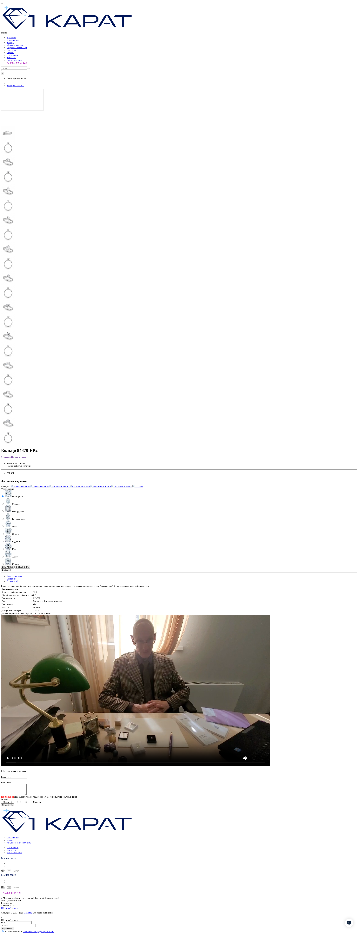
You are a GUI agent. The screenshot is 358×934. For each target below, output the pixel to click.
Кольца (10, 42)
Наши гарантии (14, 60)
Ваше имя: (6, 777)
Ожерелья (11, 50)
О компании (12, 55)
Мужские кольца (15, 45)
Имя (3, 922)
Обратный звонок (9, 908)
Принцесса (17, 496)
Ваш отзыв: (6, 782)
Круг (14, 549)
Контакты (11, 57)
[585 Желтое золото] (59, 486)
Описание (11, 579)
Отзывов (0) (12, 581)
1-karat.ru (28, 913)
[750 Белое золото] (39, 486)
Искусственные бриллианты (19, 843)
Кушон (15, 564)
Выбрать (6, 570)
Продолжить (7, 805)
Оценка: (5, 799)
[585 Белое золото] (20, 486)
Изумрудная (18, 511)
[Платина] (137, 486)
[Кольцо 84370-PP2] (8, 124)
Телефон (5, 925)
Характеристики (15, 576)
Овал (14, 526)
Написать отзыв (18, 457)
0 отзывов (6, 457)
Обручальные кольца (17, 47)
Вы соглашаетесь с (29, 931)
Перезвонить (7, 929)
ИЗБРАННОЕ (7, 567)
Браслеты (11, 37)
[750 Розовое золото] (121, 486)
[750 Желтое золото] (80, 486)
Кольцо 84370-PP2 (15, 85)
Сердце (15, 534)
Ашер (15, 557)
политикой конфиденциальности (38, 931)
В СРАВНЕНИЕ (22, 567)
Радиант (16, 541)
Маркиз (15, 504)
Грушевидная (18, 519)
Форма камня (7, 489)
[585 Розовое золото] (100, 486)
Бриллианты (13, 40)
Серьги (10, 52)
